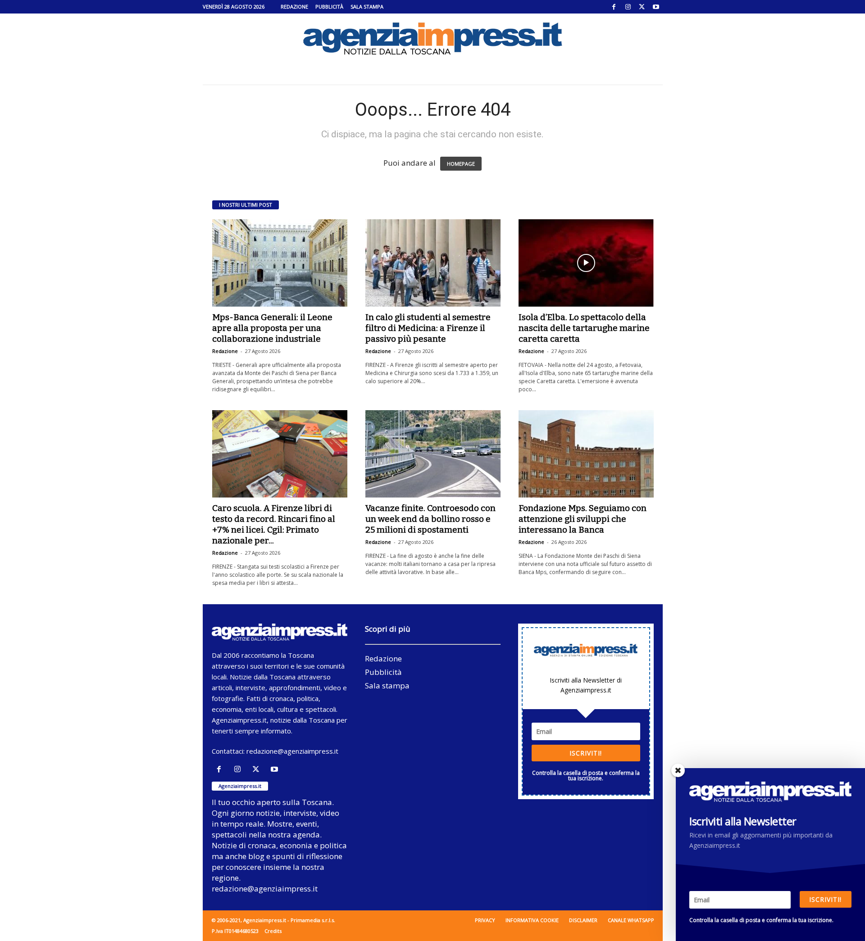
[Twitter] (642, 7)
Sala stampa (367, 6)
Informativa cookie (532, 920)
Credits (273, 930)
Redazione (294, 6)
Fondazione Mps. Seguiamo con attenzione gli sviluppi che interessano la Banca (582, 519)
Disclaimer (583, 920)
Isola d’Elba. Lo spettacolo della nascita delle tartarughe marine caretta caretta (584, 328)
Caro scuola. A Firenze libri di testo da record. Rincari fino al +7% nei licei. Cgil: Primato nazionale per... (273, 524)
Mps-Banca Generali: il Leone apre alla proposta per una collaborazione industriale (272, 328)
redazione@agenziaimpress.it (292, 751)
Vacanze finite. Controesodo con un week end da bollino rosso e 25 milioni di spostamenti (430, 519)
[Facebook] (614, 7)
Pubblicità (329, 6)
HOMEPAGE (461, 163)
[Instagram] (628, 7)
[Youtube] (656, 7)
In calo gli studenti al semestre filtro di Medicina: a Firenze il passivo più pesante (428, 328)
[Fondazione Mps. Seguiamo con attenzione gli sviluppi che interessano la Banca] (586, 454)
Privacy (485, 920)
